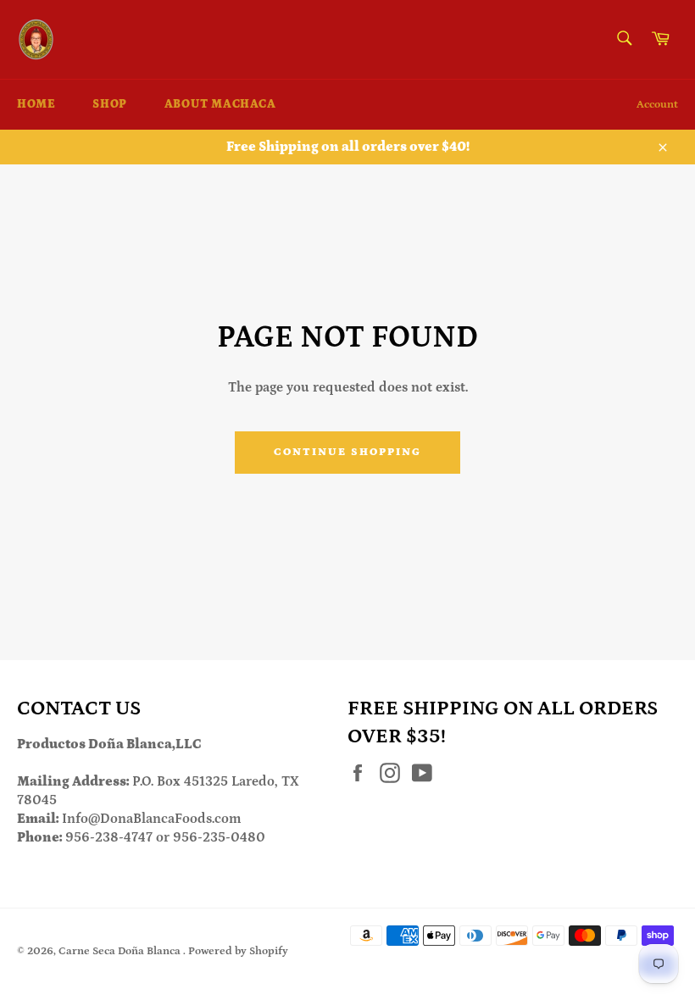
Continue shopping (347, 452)
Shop (109, 104)
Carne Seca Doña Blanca (120, 951)
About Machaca (220, 104)
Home (36, 104)
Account (657, 104)
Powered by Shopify (238, 951)
